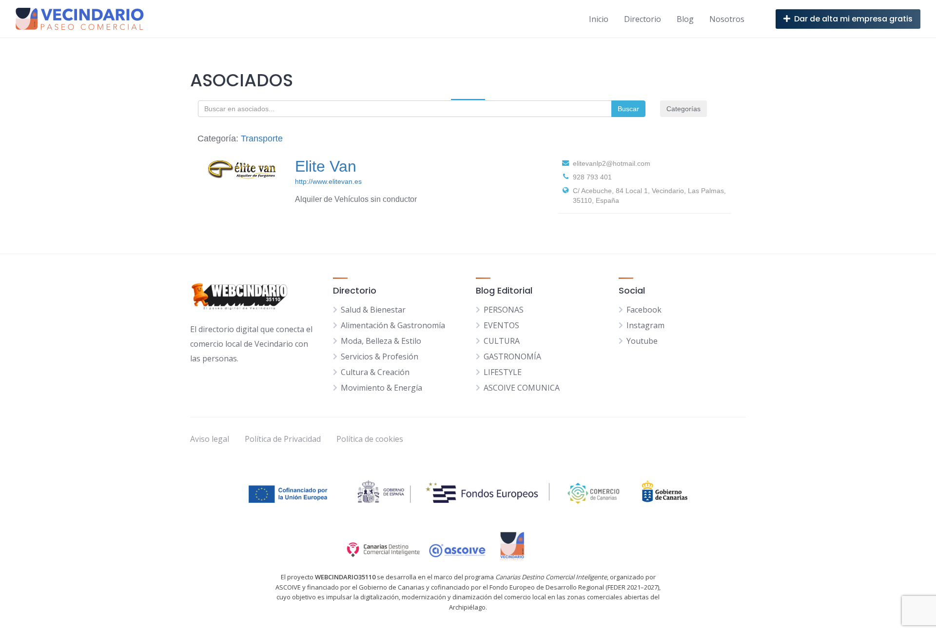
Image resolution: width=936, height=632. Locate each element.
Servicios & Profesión (379, 356)
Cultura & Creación (375, 372)
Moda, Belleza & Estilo (381, 341)
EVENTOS (501, 325)
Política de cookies (369, 439)
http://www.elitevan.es (328, 181)
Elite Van (325, 166)
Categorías (683, 109)
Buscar (628, 109)
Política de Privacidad (283, 439)
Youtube (642, 341)
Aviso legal (209, 439)
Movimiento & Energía (381, 387)
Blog (685, 19)
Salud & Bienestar (373, 309)
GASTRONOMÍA (512, 356)
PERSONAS (504, 309)
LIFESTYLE (503, 372)
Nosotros (726, 19)
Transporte (262, 138)
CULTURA (502, 341)
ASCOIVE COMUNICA (522, 387)
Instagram (645, 325)
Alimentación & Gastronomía (393, 325)
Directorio (642, 19)
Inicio (598, 19)
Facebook (644, 309)
